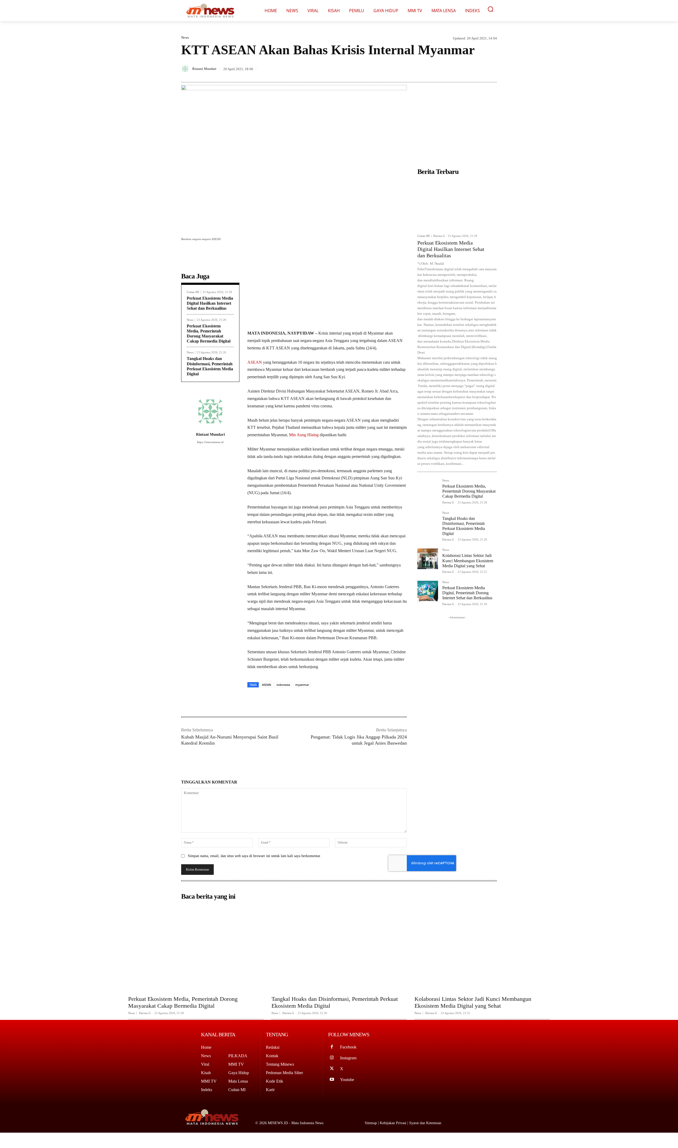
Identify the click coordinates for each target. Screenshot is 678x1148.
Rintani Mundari (204, 68)
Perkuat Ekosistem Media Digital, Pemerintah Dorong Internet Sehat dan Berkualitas (467, 593)
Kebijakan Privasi (393, 1123)
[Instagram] (332, 1058)
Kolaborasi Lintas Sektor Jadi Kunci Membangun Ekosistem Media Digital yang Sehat (467, 560)
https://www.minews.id (210, 442)
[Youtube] (332, 1080)
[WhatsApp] (491, 65)
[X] (467, 65)
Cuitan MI (193, 292)
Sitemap (371, 1123)
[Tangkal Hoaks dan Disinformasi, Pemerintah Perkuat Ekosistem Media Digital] (427, 521)
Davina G (439, 235)
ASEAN (254, 362)
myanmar (302, 685)
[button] (490, 9)
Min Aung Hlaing (304, 435)
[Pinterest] (479, 65)
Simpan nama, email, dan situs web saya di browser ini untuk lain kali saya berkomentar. (254, 856)
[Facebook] (455, 65)
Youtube (347, 1079)
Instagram (348, 1058)
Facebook (348, 1047)
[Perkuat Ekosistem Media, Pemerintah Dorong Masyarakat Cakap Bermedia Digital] (427, 489)
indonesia (283, 685)
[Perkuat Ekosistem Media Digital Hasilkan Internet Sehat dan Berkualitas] (457, 204)
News (185, 37)
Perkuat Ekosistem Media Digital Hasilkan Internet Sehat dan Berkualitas (210, 303)
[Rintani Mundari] (186, 69)
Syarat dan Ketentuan (425, 1123)
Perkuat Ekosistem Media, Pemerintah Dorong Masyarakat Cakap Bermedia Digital (469, 491)
